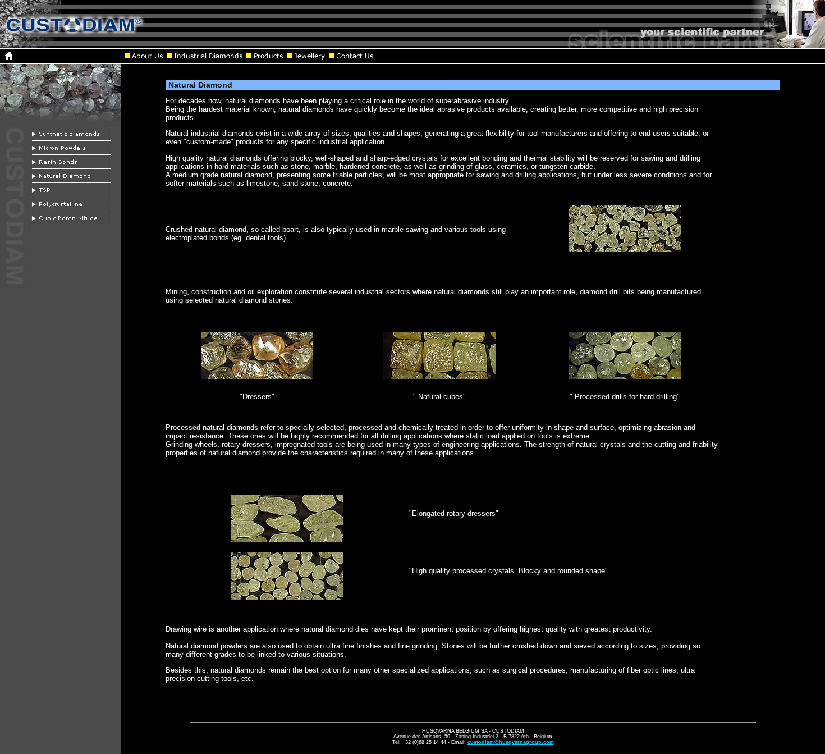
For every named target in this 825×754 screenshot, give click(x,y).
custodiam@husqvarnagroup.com (510, 742)
